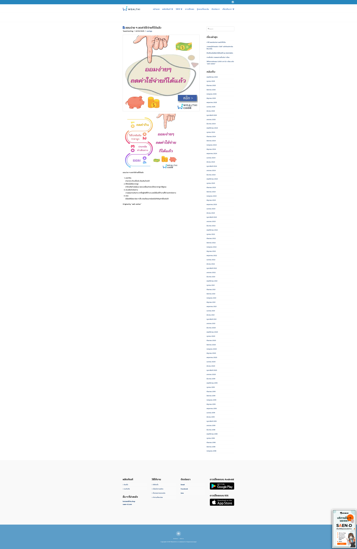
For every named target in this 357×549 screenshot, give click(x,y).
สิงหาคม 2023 (211, 192)
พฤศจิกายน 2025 (212, 77)
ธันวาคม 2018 (211, 430)
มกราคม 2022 (211, 272)
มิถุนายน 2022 (211, 251)
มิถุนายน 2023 (211, 200)
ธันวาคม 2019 (211, 379)
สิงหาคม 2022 (211, 243)
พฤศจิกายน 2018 (212, 434)
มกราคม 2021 (211, 323)
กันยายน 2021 (211, 289)
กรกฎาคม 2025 (211, 94)
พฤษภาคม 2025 (212, 102)
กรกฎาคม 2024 (212, 145)
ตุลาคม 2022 (211, 234)
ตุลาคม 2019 (211, 387)
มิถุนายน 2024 (211, 149)
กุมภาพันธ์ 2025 (212, 115)
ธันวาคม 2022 (211, 226)
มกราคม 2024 (211, 170)
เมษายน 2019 (211, 413)
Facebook (184, 489)
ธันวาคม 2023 (211, 175)
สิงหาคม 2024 (211, 141)
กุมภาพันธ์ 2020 (212, 370)
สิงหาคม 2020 (211, 345)
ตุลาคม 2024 (211, 132)
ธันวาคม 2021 (211, 277)
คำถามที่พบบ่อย (158, 497)
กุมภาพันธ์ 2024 (212, 166)
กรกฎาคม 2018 (211, 451)
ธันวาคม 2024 (211, 124)
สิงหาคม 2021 (211, 294)
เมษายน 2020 (211, 362)
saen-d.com (127, 504)
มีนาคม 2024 (211, 162)
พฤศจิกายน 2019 (212, 383)
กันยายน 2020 (211, 340)
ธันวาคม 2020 (211, 328)
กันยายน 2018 (211, 442)
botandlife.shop (129, 501)
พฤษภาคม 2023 (212, 204)
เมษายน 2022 (211, 260)
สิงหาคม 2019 (211, 396)
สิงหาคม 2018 (211, 447)
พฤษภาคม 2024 (212, 153)
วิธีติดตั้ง (155, 484)
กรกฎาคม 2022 (212, 247)
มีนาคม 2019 (210, 417)
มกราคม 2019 (211, 425)
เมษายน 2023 (211, 209)
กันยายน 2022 (211, 238)
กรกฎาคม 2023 (212, 196)
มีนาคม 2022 (211, 264)
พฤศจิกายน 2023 (212, 179)
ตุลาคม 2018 (211, 438)
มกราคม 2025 (211, 119)
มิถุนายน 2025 (211, 98)
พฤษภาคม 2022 (212, 255)
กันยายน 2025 (211, 85)
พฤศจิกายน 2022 (212, 230)
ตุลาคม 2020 (211, 336)
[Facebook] (232, 2)
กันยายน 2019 (211, 391)
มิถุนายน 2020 (211, 353)
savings (149, 31)
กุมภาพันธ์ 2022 (212, 268)
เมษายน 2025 (211, 107)
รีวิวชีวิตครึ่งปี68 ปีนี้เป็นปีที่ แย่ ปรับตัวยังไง (220, 53)
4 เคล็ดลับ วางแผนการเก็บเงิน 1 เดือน (218, 57)
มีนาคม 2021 (210, 315)
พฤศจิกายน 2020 (212, 332)
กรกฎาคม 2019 (211, 400)
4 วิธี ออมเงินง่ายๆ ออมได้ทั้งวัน (216, 42)
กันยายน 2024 (211, 136)
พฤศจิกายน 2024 (212, 128)
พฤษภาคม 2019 (212, 408)
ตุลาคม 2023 (211, 183)
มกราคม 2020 (211, 374)
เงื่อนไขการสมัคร (158, 489)
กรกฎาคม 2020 (212, 349)
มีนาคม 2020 (211, 366)
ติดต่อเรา (175, 538)
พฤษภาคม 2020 (212, 357)
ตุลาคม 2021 (211, 285)
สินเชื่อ (126, 484)
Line (182, 493)
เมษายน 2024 (211, 158)
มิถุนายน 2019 (211, 404)
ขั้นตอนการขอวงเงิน (159, 493)
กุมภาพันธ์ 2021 (211, 319)
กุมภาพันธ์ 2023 (212, 217)
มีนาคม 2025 (211, 111)
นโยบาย (182, 538)
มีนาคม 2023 (211, 213)
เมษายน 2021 (211, 311)
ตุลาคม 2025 (211, 81)
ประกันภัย (127, 489)
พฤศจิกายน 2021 (212, 281)
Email (183, 484)
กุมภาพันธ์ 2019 (211, 421)
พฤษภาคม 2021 (212, 306)
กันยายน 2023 (211, 187)
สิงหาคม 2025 (211, 90)
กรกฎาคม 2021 (211, 298)
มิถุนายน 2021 (211, 302)
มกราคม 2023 (211, 221)
